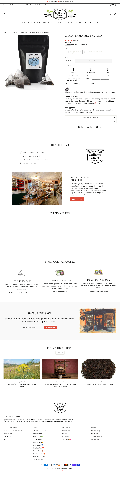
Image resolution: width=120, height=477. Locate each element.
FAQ (45, 5)
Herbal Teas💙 (38, 445)
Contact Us (38, 5)
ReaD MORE (77, 199)
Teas (24, 22)
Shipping (68, 45)
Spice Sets (65, 436)
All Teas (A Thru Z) (39, 431)
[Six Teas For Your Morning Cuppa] (98, 369)
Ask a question (90, 121)
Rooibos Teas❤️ (38, 448)
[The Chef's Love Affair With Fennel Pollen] (22, 369)
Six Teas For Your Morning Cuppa (98, 384)
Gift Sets (62, 22)
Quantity (68, 57)
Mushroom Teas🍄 (39, 454)
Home (5, 32)
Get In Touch (95, 439)
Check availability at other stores (100, 79)
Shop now (17, 243)
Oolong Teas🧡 (38, 442)
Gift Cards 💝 (66, 439)
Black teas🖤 (37, 433)
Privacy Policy (95, 431)
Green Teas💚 (38, 436)
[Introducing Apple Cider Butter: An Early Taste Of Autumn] (60, 369)
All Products (13, 32)
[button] (69, 40)
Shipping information (90, 117)
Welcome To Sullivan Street (13, 5)
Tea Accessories (38, 459)
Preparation (69, 65)
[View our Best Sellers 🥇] (8, 14)
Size (66, 48)
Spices (35, 22)
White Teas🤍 (37, 439)
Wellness (48, 22)
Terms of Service (96, 436)
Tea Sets (65, 433)
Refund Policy (95, 433)
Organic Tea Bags (39, 456)
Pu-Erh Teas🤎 (38, 451)
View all (60, 353)
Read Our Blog (28, 5)
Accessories (78, 22)
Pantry (93, 22)
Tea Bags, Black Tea (24, 32)
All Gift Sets (66, 431)
